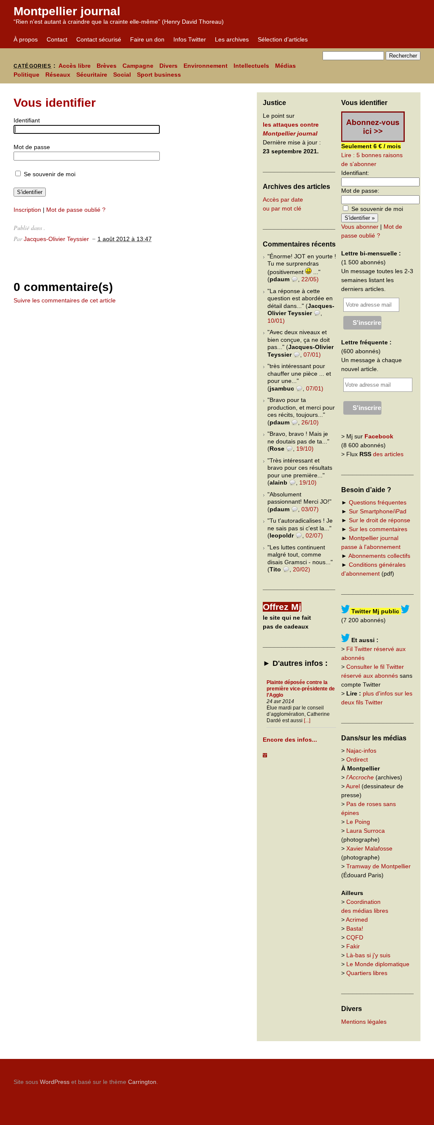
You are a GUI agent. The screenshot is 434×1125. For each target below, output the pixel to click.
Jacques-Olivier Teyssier (56, 239)
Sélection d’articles (283, 39)
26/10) (310, 422)
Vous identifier (55, 102)
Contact (57, 39)
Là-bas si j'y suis (368, 955)
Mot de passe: (360, 190)
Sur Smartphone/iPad (377, 511)
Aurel (353, 786)
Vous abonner (359, 226)
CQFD (354, 937)
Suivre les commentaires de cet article (65, 300)
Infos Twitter (189, 39)
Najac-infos (361, 750)
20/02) (301, 569)
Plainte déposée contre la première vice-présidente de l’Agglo (301, 688)
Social (122, 74)
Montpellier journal (67, 11)
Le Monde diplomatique (377, 964)
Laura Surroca (365, 830)
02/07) (314, 535)
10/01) (276, 320)
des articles (388, 454)
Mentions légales (364, 1021)
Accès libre (74, 65)
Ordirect (357, 759)
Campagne (137, 65)
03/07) (310, 509)
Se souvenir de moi (48, 174)
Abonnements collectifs (379, 555)
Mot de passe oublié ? (76, 209)
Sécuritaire (91, 74)
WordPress (55, 1081)
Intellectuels (251, 65)
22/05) (310, 279)
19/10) (305, 448)
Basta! (354, 928)
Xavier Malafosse (369, 848)
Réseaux (57, 74)
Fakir (353, 946)
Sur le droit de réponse (379, 520)
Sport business (159, 74)
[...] (307, 720)
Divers (168, 65)
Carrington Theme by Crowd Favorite (367, 1078)
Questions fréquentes (377, 502)
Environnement (206, 65)
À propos (26, 39)
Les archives (232, 39)
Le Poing (358, 821)
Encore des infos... (290, 739)
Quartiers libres (366, 973)
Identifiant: (355, 172)
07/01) (312, 354)
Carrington (142, 1081)
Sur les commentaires (378, 529)
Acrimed (357, 919)
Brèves (107, 65)
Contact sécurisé (98, 39)
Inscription (27, 209)
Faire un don (147, 39)
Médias (285, 65)
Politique (26, 74)
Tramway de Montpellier (378, 866)
